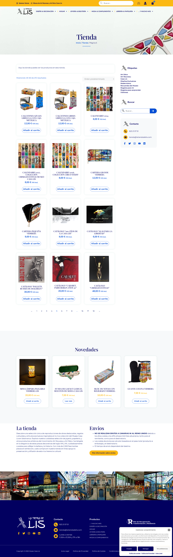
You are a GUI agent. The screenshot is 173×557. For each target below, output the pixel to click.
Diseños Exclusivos (128, 81)
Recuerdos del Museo (129, 86)
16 (82, 311)
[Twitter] (129, 143)
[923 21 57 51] (126, 131)
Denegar (146, 549)
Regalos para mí (127, 88)
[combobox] (116, 3)
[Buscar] (153, 111)
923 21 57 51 (133, 131)
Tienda (85, 43)
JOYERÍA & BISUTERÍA (78, 11)
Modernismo (126, 83)
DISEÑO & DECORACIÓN (45, 11)
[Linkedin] (144, 143)
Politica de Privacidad (147, 553)
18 (94, 311)
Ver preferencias (162, 549)
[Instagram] (134, 143)
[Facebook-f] (125, 143)
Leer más (68, 401)
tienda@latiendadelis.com (140, 137)
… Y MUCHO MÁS (144, 11)
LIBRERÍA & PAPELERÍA (124, 11)
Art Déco (124, 74)
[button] (169, 530)
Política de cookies (134, 553)
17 (88, 311)
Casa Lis (124, 79)
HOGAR (62, 11)
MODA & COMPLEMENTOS (101, 11)
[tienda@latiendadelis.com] (126, 137)
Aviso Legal (158, 553)
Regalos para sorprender (131, 90)
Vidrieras (124, 92)
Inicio (78, 43)
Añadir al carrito (31, 130)
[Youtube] (139, 143)
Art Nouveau (126, 77)
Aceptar (129, 549)
